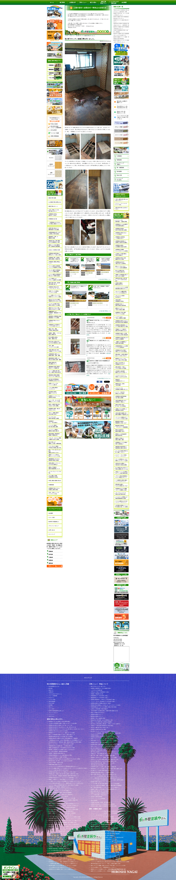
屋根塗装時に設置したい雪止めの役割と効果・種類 (55, 359)
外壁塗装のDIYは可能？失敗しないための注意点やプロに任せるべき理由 (64, 758)
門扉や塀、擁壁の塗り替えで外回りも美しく (100, 727)
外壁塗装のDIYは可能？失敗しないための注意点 (121, 351)
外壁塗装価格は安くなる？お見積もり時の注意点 (55, 233)
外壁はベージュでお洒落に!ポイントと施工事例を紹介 (121, 472)
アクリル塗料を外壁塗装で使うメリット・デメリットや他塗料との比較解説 (107, 843)
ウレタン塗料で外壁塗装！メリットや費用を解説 (55, 271)
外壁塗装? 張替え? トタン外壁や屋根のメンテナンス (102, 742)
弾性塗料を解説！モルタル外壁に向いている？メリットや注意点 (62, 865)
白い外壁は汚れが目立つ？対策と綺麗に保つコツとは (121, 468)
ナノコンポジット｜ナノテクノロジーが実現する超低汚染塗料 (104, 828)
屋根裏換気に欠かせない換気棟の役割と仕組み (54, 459)
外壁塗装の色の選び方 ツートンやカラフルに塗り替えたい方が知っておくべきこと (66, 729)
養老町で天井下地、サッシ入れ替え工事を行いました (121, 14)
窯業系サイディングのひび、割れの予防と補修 (121, 359)
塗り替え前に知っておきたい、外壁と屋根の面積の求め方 (61, 811)
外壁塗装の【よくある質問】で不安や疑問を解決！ (60, 721)
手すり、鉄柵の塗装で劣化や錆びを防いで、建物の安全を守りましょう (106, 778)
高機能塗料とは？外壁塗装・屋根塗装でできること (55, 313)
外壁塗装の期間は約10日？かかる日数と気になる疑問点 (61, 736)
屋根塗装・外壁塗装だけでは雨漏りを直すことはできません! (62, 749)
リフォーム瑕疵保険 (53, 695)
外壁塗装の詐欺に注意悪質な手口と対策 (120, 258)
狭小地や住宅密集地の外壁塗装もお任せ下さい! (54, 380)
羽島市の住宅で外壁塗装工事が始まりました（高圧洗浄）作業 (121, 10)
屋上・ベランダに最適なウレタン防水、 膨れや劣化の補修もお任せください (65, 828)
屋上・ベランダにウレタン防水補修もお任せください (55, 451)
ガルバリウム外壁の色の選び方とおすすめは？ (59, 770)
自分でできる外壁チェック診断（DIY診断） (58, 757)
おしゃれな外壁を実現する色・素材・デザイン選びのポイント (62, 850)
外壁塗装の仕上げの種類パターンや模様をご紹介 (121, 489)
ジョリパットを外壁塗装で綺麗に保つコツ (121, 388)
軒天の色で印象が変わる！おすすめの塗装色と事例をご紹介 (104, 761)
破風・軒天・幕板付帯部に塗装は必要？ (54, 329)
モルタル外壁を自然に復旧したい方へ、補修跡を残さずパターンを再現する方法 (66, 783)
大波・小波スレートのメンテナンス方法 (54, 493)
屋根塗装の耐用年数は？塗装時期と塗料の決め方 (121, 447)
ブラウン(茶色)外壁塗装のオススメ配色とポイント (121, 476)
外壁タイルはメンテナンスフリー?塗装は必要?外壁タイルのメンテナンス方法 (107, 746)
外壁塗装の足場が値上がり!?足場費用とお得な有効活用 (103, 804)
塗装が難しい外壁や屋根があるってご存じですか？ (121, 355)
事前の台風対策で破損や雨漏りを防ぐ (120, 430)
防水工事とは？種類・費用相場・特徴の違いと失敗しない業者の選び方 (64, 824)
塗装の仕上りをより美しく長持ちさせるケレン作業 (55, 308)
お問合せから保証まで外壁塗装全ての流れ (100, 692)
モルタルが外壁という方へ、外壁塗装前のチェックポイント (104, 867)
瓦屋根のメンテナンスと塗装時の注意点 (54, 396)
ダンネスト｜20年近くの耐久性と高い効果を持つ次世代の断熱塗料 (105, 833)
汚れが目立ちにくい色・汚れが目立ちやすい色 (122, 107)
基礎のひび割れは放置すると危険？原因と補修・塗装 (60, 844)
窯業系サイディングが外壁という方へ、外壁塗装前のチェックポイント (106, 869)
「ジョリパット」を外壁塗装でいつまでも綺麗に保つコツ (61, 815)
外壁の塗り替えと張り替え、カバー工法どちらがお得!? (60, 760)
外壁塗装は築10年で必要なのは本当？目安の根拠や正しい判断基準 (63, 738)
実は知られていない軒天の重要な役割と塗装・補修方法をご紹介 (105, 759)
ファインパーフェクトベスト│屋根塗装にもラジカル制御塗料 (104, 813)
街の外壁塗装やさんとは (54, 686)
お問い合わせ (52, 530)
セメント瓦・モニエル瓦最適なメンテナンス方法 (54, 401)
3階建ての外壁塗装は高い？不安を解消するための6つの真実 (62, 747)
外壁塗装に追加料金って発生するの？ (120, 237)
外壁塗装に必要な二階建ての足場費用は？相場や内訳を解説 (104, 806)
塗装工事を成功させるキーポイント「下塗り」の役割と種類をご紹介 (105, 863)
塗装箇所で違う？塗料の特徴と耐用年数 (120, 304)
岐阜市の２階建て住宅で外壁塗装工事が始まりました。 (121, 27)
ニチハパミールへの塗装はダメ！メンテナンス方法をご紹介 (62, 837)
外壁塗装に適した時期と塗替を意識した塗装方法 (54, 258)
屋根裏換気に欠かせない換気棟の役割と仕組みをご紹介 (61, 831)
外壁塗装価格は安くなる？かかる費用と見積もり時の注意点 (104, 706)
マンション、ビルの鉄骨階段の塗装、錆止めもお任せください (104, 776)
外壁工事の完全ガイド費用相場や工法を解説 (54, 229)
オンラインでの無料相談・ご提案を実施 (121, 221)
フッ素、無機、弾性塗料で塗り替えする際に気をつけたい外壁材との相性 (64, 816)
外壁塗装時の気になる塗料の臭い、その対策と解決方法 (61, 745)
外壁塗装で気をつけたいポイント (54, 321)
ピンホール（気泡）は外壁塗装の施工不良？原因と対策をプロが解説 (63, 785)
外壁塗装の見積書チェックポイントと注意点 (121, 250)
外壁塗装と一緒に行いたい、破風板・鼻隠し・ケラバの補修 (104, 757)
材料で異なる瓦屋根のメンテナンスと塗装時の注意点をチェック (105, 751)
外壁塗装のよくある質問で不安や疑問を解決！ (121, 225)
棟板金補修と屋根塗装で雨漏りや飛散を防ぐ (54, 434)
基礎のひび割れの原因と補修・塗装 (119, 439)
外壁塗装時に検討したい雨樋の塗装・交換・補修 (54, 354)
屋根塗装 (54, 69)
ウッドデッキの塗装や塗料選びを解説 (54, 417)
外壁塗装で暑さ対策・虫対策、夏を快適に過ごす (101, 802)
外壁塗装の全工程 (53, 218)
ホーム (52, 2)
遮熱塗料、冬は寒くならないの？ (98, 850)
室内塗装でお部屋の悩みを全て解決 (98, 729)
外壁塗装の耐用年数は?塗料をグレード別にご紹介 (55, 254)
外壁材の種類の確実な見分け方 (119, 284)
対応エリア (51, 706)
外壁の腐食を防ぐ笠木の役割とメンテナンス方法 (55, 350)
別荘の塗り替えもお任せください (121, 208)
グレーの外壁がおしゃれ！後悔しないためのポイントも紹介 (62, 854)
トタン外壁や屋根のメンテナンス (53, 388)
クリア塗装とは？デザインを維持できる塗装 (55, 279)
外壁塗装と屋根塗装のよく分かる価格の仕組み (101, 688)
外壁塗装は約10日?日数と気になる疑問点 (120, 263)
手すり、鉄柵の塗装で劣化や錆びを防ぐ (54, 413)
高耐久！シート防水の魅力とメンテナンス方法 (54, 455)
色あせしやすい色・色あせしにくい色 (121, 112)
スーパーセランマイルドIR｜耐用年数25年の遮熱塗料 (102, 816)
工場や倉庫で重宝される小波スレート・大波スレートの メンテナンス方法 (65, 818)
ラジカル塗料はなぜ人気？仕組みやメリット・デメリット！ (62, 867)
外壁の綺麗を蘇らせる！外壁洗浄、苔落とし (121, 401)
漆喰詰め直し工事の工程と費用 (120, 384)
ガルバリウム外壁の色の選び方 (120, 296)
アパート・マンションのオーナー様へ (121, 204)
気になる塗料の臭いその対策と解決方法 (120, 271)
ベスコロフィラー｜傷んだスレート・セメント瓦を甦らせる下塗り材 (105, 818)
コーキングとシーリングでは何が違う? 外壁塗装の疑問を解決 (62, 807)
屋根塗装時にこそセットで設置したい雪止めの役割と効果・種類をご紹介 (106, 768)
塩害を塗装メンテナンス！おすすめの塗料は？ (55, 464)
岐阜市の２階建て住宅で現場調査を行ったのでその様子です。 (121, 34)
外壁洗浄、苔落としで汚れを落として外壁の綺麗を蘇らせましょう (105, 789)
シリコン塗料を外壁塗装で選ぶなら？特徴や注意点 (55, 275)
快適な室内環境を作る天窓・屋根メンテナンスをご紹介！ (103, 763)
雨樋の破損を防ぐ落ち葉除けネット (53, 363)
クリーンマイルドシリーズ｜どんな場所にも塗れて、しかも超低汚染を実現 (107, 837)
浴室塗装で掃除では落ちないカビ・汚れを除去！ (101, 781)
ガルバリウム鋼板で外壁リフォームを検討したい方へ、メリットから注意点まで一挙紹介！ (68, 768)
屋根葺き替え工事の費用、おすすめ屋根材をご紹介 (102, 720)
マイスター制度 (52, 699)
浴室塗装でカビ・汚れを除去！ (53, 422)
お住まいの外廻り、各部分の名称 (56, 762)
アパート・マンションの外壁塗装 (98, 798)
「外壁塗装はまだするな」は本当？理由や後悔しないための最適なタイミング (65, 740)
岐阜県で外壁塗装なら (54, 521)
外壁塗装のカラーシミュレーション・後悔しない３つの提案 (62, 732)
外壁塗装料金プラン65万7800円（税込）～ (100, 695)
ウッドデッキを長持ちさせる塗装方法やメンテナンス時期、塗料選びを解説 (107, 779)
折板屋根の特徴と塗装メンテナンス (53, 392)
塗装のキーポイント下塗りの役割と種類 (120, 309)
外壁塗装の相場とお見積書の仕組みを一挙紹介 (101, 703)
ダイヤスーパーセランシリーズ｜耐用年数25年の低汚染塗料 (104, 820)
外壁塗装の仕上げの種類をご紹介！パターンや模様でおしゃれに (62, 869)
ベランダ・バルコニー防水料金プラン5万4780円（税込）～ (103, 701)
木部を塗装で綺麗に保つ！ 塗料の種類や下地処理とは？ (61, 835)
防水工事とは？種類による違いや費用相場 (55, 443)
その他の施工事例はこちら (104, 279)
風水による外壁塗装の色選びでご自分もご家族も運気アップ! (62, 734)
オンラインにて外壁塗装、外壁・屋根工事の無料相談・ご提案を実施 (105, 733)
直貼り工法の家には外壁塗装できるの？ (120, 363)
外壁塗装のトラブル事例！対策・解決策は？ (121, 443)
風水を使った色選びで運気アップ (122, 102)
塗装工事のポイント (53, 206)
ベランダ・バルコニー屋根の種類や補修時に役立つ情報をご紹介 (62, 822)
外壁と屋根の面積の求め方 (55, 480)
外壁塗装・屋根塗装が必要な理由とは (57, 753)
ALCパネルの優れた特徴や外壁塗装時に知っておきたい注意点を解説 (63, 809)
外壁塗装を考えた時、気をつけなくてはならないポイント (61, 788)
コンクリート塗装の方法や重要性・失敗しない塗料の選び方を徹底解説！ (106, 785)
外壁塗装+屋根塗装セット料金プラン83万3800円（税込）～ (104, 699)
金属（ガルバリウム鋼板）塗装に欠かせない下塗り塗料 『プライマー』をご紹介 (108, 865)
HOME (66, 35)
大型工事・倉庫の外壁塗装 (96, 796)
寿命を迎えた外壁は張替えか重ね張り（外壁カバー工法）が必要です (105, 723)
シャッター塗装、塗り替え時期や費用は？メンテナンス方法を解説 (105, 783)
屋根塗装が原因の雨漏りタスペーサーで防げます (54, 375)
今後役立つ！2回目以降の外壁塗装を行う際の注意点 (102, 725)
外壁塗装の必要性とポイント (97, 714)
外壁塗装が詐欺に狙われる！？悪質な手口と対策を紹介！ (61, 794)
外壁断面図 (51, 484)
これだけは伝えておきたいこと (55, 693)
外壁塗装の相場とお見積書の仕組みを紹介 (121, 246)
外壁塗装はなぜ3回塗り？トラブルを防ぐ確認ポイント (60, 790)
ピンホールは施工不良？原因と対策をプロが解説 (54, 304)
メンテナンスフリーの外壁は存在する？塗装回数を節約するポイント (63, 766)
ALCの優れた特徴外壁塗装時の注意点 (53, 476)
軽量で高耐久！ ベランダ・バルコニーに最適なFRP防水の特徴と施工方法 (65, 826)
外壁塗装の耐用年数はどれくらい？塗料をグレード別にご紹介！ (62, 772)
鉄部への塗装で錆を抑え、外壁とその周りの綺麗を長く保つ (104, 774)
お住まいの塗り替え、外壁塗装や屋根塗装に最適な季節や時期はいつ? (64, 775)
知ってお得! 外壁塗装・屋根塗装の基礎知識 (58, 751)
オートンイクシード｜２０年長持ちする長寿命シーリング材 (104, 839)
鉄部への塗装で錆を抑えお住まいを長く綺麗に (54, 405)
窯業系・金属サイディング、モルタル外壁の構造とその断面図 (62, 813)
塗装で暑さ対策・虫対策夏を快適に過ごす (54, 283)
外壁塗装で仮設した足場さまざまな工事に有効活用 (121, 334)
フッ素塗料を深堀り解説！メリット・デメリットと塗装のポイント (63, 863)
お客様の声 (72, 2)
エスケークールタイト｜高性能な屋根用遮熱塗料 (101, 824)
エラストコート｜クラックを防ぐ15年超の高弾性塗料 (102, 829)
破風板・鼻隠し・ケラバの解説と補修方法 (55, 334)
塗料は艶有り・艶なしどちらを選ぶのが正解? (120, 367)
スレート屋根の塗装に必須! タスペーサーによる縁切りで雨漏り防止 (63, 800)
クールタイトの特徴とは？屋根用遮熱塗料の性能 (121, 497)
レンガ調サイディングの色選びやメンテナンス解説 (55, 296)
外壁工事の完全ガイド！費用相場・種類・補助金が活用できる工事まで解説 (65, 742)
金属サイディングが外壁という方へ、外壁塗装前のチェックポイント (105, 871)
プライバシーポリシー (54, 525)
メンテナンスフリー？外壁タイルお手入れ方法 (121, 376)
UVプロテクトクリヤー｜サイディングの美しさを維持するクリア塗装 (106, 831)
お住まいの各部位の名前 (54, 249)
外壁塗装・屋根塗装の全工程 (97, 693)
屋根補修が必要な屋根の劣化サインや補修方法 (54, 367)
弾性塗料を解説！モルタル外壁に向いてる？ (121, 485)
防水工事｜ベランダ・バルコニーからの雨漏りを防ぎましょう (104, 731)
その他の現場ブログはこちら (104, 378)
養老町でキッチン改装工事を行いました (121, 21)
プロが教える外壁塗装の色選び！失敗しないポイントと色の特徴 (62, 723)
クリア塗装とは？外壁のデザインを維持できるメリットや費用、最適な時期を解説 (108, 846)
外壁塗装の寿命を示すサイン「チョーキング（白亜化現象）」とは (63, 777)
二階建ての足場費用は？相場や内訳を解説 (121, 342)
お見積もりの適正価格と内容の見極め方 (121, 254)
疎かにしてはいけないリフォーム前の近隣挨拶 (121, 267)
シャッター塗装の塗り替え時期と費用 (53, 426)
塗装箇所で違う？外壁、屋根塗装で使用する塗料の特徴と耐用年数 (105, 852)
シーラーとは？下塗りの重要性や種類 (120, 317)
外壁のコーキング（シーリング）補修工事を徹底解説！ (103, 738)
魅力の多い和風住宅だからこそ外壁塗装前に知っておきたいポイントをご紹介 (107, 748)
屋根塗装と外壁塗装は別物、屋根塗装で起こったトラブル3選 (62, 798)
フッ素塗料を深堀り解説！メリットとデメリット (121, 481)
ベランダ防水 (54, 78)
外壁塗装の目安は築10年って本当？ (53, 214)
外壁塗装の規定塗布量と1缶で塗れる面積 (121, 397)
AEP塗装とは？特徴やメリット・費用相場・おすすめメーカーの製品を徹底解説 (108, 848)
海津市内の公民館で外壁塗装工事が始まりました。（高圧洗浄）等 (121, 24)
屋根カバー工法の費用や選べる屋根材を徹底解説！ (102, 721)
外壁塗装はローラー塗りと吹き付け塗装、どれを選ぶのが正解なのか (63, 805)
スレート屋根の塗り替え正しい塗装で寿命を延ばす (55, 371)
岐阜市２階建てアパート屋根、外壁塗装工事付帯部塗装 (121, 37)
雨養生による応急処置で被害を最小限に (121, 435)
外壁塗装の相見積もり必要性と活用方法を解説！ (121, 242)
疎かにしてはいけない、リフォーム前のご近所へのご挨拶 (61, 743)
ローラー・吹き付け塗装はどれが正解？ (120, 393)
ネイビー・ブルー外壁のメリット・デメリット (121, 455)
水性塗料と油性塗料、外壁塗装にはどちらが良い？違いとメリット (105, 858)
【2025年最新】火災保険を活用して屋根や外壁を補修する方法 (104, 710)
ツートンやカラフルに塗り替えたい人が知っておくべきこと (122, 117)
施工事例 (62, 2)
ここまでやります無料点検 (96, 690)
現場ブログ (72, 35)
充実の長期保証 (52, 701)
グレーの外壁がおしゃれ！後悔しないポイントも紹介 (121, 460)
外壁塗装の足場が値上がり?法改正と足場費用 (121, 338)
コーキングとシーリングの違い (55, 472)
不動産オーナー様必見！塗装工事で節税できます (121, 330)
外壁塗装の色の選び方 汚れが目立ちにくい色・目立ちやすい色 (62, 727)
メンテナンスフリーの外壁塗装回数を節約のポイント (121, 288)
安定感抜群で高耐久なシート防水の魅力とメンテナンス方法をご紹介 (63, 829)
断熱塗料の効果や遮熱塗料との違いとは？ (121, 422)
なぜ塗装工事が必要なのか (55, 202)
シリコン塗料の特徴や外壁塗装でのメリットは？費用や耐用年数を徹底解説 (107, 841)
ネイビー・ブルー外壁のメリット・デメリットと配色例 (61, 852)
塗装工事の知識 (52, 197)
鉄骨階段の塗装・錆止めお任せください (54, 409)
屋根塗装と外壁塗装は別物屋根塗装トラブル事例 (55, 317)
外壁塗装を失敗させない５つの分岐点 (121, 233)
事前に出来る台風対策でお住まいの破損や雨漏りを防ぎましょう (62, 841)
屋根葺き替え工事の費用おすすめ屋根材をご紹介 (54, 241)
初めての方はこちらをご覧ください (98, 686)
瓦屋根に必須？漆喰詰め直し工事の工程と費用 (101, 750)
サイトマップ (52, 534)
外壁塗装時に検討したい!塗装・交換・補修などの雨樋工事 (103, 766)
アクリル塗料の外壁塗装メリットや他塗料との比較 (55, 266)
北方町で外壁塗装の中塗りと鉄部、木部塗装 (121, 31)
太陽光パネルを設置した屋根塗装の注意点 (121, 409)
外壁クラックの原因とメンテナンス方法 (54, 292)
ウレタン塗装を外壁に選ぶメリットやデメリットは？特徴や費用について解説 (107, 844)
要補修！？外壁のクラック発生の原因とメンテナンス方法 (61, 779)
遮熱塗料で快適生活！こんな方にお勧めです (100, 826)
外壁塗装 (54, 65)
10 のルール (51, 697)
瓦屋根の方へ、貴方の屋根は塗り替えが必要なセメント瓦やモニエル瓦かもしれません (109, 753)
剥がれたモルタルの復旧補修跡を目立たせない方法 (55, 300)
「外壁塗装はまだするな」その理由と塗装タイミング (55, 223)
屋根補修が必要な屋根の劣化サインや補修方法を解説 (102, 772)
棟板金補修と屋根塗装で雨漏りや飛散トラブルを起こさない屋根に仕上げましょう (66, 820)
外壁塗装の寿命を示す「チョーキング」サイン (54, 287)
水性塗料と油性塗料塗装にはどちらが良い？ (121, 372)
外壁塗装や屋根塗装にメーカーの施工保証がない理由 (121, 325)
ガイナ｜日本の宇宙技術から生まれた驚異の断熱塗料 (102, 835)
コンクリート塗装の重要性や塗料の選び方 (54, 430)
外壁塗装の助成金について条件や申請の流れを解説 (102, 735)
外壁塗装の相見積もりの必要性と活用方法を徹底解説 (60, 792)
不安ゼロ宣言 (51, 703)
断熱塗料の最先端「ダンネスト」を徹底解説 (121, 426)
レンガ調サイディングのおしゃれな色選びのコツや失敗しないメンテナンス (65, 781)
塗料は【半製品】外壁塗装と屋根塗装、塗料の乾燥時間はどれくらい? (64, 803)
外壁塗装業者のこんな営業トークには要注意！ (121, 346)
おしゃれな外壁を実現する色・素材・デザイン (121, 451)
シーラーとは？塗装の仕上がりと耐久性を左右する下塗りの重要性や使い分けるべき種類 (110, 861)
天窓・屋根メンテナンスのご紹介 (54, 346)
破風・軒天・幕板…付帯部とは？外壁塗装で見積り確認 (103, 755)
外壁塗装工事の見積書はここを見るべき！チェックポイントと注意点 (105, 705)
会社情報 (50, 705)
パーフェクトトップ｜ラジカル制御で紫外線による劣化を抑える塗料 (105, 811)
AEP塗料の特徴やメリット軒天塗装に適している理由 (121, 506)
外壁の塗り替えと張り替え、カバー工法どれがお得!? (121, 279)
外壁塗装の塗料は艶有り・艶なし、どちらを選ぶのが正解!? (103, 856)
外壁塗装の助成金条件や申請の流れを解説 (121, 229)
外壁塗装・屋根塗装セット (54, 73)
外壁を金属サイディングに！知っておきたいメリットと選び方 (104, 740)
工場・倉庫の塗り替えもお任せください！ (121, 200)
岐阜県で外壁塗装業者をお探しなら (56, 710)
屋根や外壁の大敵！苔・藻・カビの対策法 (120, 405)
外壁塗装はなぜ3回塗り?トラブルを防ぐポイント (54, 325)
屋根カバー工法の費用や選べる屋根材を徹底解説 (54, 245)
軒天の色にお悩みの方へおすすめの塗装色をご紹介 (55, 342)
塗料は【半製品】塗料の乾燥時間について (54, 468)
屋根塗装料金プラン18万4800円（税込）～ (100, 697)
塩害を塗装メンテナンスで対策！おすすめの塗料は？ (60, 833)
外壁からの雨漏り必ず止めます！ (98, 712)
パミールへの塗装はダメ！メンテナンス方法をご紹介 (121, 418)
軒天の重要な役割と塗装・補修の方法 (53, 338)
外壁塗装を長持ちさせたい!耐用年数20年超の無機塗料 (121, 321)
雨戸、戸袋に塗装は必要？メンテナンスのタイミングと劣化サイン (105, 787)
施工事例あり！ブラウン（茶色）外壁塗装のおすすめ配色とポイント (63, 861)
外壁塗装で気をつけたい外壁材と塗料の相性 (54, 489)
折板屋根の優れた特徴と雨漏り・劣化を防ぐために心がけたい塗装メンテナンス (108, 744)
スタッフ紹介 (52, 517)
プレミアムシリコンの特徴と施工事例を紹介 (120, 493)
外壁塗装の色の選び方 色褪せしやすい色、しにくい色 (60, 725)
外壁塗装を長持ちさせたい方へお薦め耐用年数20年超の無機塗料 (105, 859)
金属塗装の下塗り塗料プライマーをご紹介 (120, 313)
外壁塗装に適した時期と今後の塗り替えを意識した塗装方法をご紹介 (63, 773)
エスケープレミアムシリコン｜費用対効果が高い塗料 (102, 822)
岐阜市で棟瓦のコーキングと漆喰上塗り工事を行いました (121, 41)
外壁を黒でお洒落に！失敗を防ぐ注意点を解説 (121, 464)
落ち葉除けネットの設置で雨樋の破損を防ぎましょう (102, 770)
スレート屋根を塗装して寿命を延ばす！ (99, 794)
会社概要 (124, 2)
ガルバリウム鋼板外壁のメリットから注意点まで (121, 292)
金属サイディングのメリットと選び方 (53, 384)
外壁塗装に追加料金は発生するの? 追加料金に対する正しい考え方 (105, 736)
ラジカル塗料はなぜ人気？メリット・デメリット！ (121, 502)
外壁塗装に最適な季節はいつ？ (54, 262)
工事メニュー (83, 2)
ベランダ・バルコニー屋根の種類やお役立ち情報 (55, 438)
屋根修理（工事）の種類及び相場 (53, 237)
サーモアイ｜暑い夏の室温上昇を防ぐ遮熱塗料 (101, 815)
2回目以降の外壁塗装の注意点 (119, 300)
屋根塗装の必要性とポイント (97, 716)
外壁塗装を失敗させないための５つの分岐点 (58, 730)
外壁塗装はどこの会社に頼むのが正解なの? (58, 801)
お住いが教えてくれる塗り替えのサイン (54, 210)
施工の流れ (93, 2)
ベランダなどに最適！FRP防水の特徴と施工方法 (55, 447)
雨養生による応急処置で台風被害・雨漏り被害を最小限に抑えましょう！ (64, 843)
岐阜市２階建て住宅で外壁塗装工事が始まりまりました (121, 17)
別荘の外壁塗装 (94, 800)
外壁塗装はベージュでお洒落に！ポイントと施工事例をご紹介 (62, 859)
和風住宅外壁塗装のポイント (120, 380)
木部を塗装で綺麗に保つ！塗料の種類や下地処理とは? (121, 414)
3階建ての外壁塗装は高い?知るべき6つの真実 (121, 275)
